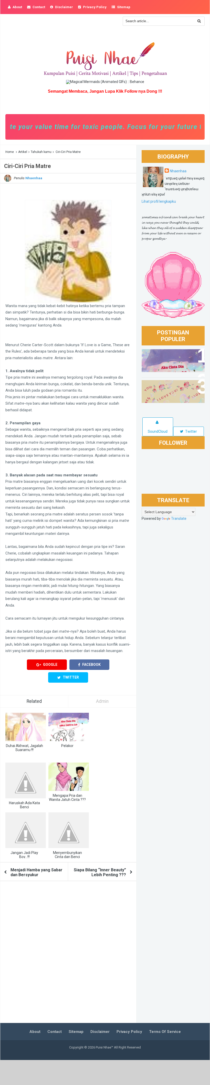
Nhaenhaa (178, 171)
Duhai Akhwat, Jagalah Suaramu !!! (24, 748)
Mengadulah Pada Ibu (165, 386)
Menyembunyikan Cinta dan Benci (67, 855)
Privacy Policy (129, 1031)
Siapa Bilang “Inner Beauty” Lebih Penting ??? (100, 872)
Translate (178, 518)
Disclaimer (100, 1031)
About (34, 1031)
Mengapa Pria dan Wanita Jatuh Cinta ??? (67, 797)
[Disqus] (68, 953)
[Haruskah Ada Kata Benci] (25, 780)
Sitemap (76, 1031)
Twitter (70, 677)
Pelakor (67, 746)
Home (9, 152)
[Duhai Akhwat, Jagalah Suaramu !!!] (25, 727)
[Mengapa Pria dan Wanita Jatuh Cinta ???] (68, 777)
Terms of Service (165, 1031)
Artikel (22, 152)
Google (49, 664)
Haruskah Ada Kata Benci (24, 805)
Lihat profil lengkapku (159, 201)
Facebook (91, 664)
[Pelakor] (68, 727)
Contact (54, 1031)
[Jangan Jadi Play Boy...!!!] (25, 830)
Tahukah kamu (41, 152)
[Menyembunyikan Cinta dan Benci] (68, 830)
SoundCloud (157, 431)
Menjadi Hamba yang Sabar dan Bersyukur (36, 872)
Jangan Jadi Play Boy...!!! (24, 855)
